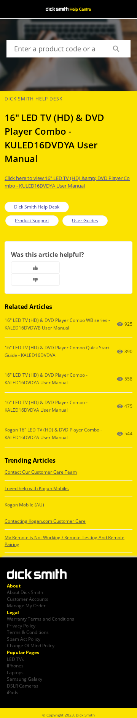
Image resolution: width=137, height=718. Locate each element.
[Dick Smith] (41, 575)
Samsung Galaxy (24, 679)
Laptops (15, 672)
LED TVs (15, 659)
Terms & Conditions (28, 632)
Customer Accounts (27, 599)
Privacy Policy (21, 625)
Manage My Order (26, 605)
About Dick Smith (25, 592)
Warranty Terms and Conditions (40, 619)
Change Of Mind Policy (30, 645)
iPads (12, 692)
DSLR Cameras (22, 686)
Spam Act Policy (23, 639)
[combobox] (53, 48)
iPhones (15, 665)
